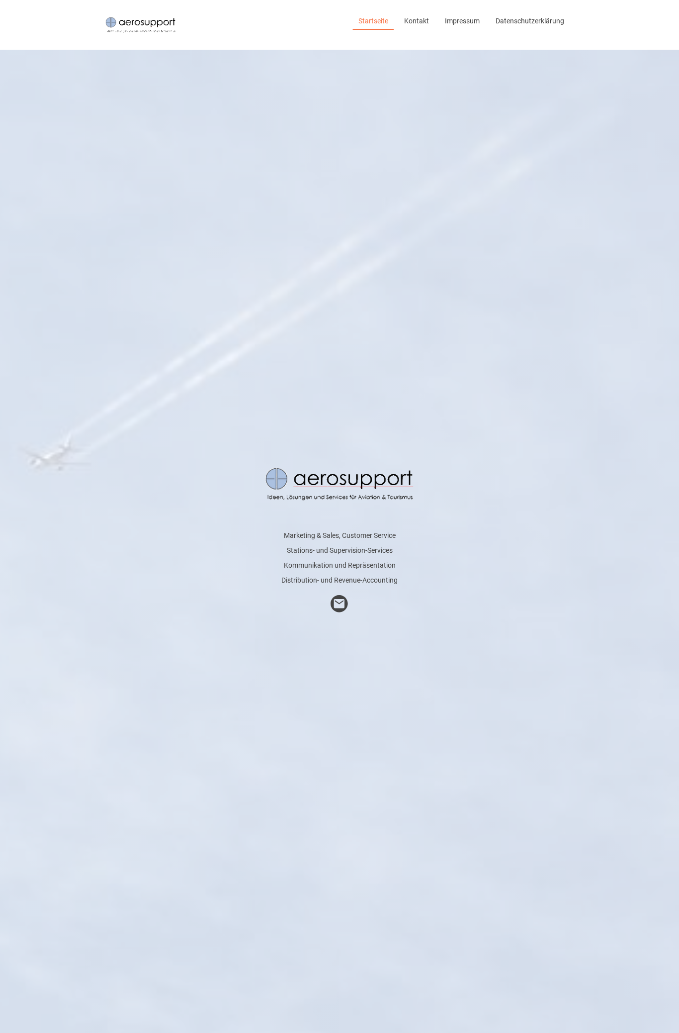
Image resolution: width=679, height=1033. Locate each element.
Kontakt (416, 21)
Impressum (462, 21)
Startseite (373, 21)
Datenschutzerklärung (530, 21)
